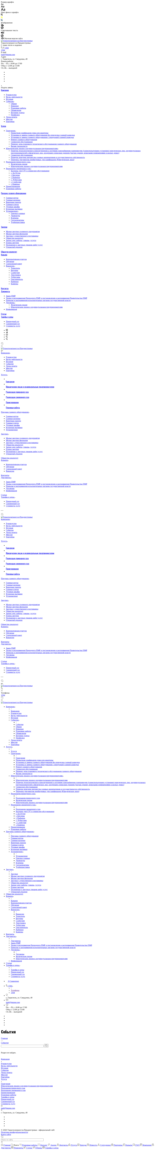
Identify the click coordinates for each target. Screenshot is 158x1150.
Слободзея (15, 273)
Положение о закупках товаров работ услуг (24, 245)
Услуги (3, 126)
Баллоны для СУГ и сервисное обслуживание (30, 171)
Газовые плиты (12, 204)
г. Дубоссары (16, 180)
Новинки (15, 106)
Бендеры (14, 270)
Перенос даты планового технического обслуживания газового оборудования (44, 144)
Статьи (3, 313)
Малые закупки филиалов (17, 234)
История (9, 99)
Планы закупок (12, 243)
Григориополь (17, 279)
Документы (5, 291)
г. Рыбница (15, 177)
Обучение (10, 261)
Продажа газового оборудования (13, 193)
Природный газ (12, 321)
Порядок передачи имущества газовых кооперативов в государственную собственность (48, 157)
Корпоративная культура (16, 259)
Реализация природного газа (18, 162)
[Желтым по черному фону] (1, 18)
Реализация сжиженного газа (18, 169)
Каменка (14, 284)
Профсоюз (15, 115)
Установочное (12, 211)
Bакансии (10, 266)
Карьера (4, 254)
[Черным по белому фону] (1, 15)
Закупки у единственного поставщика (22, 236)
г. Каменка (15, 184)
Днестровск (16, 275)
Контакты (5, 288)
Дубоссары (15, 277)
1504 (7, 48)
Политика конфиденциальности (14, 1132)
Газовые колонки (13, 200)
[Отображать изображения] (2, 25)
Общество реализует (14, 238)
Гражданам (11, 131)
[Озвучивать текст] (2, 33)
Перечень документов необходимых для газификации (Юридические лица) (42, 160)
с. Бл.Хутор (15, 173)
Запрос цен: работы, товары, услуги (21, 240)
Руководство (11, 95)
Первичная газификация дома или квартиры (29, 133)
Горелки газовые (18, 213)
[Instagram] (7, 330)
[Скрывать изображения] (2, 28)
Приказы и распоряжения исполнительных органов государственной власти (38, 300)
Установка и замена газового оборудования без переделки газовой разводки (43, 135)
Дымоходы (15, 216)
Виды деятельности (14, 97)
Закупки (4, 226)
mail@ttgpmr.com (8, 55)
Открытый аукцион (14, 247)
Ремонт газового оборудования (24, 140)
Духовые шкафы (13, 207)
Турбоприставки (18, 222)
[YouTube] (7, 335)
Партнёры (10, 121)
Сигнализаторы (17, 220)
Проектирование (13, 186)
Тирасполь (15, 268)
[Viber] (7, 337)
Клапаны (15, 218)
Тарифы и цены (7, 316)
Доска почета (11, 117)
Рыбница (15, 281)
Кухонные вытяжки (14, 209)
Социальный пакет (14, 264)
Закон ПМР (11, 296)
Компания (5, 90)
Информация (11, 309)
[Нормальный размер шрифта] (2, 7)
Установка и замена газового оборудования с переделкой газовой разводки (42, 137)
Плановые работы (18, 108)
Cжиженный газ (13, 324)
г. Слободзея (16, 182)
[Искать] (46, 1045)
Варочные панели (13, 202)
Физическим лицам (19, 164)
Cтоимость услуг (13, 326)
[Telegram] (7, 332)
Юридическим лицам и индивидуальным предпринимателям (32, 148)
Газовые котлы (12, 198)
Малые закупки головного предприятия (23, 231)
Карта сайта (6, 1134)
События (10, 101)
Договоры (10, 303)
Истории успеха (17, 113)
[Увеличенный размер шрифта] (3, 10)
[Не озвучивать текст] (2, 36)
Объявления (16, 110)
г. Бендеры (15, 175)
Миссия (9, 119)
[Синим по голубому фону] (1, 20)
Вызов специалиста (19, 146)
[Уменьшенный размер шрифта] (2, 4)
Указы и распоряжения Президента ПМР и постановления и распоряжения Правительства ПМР (46, 298)
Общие (14, 104)
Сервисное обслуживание (22, 142)
